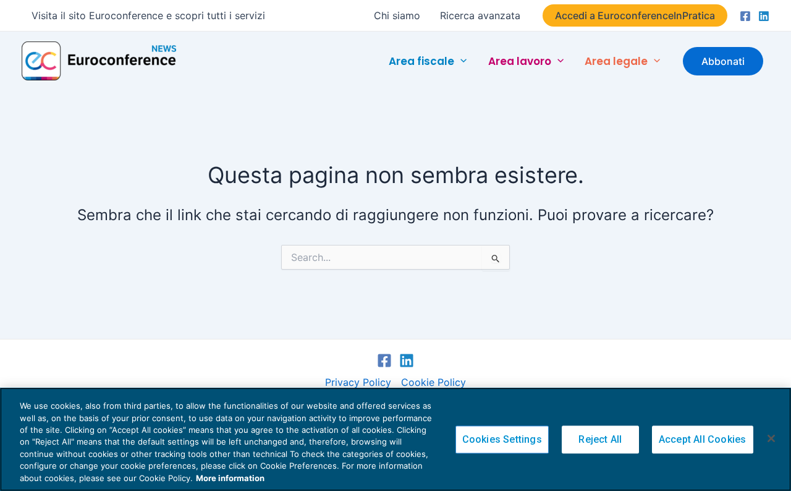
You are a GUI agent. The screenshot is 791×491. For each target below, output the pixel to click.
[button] (635, 15)
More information (230, 478)
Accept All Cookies (703, 439)
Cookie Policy (433, 382)
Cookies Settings (502, 439)
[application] (460, 61)
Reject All (600, 439)
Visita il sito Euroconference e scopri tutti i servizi (148, 15)
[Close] (771, 438)
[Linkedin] (763, 16)
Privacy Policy (358, 382)
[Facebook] (745, 16)
